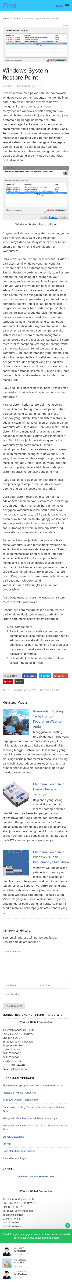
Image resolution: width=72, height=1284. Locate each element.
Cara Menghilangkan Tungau (19, 1150)
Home (6, 18)
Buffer (19, 681)
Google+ (61, 676)
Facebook (30, 676)
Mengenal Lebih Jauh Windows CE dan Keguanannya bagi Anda (51, 857)
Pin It (9, 681)
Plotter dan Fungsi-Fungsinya (19, 1092)
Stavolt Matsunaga (13, 1136)
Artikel (16, 18)
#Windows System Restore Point (37, 690)
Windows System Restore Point (20, 1099)
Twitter (46, 676)
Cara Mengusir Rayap (15, 1158)
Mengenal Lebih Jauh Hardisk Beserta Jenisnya (48, 789)
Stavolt (7, 1143)
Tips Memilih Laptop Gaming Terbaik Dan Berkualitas (33, 1085)
